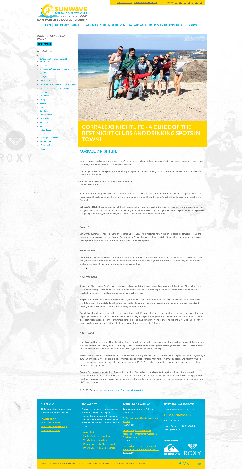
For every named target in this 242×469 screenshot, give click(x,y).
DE (176, 3)
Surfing (42, 126)
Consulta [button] (175, 25)
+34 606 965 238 (124, 3)
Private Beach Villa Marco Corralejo (100, 443)
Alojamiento (89, 432)
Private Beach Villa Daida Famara (99, 447)
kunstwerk (128, 463)
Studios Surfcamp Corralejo (96, 436)
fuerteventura (110, 390)
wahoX (143, 463)
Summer (43, 103)
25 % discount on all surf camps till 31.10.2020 (53, 60)
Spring (42, 99)
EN (180, 3)
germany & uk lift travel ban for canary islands (58, 84)
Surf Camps (44, 111)
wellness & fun (136, 390)
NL (196, 3)
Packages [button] (91, 25)
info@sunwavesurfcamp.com (145, 3)
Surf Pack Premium (51, 430)
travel (42, 134)
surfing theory (45, 130)
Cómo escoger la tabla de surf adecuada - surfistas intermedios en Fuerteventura (140, 433)
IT (192, 3)
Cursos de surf (49, 418)
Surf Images (44, 44)
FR (189, 3)
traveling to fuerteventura (50, 137)
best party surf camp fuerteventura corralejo (57, 69)
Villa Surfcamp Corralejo (95, 440)
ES (185, 3)
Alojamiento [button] (143, 25)
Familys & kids (45, 77)
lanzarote (43, 92)
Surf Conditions (46, 115)
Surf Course (44, 118)
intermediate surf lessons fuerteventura (56, 88)
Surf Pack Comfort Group (54, 426)
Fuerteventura (45, 80)
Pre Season (44, 96)
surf (41, 107)
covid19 (43, 73)
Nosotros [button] (191, 25)
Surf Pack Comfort (51, 422)
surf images (123, 390)
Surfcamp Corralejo (68, 25)
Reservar (160, 25)
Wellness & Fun (46, 145)
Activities (43, 65)
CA (201, 3)
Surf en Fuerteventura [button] (116, 25)
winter (42, 149)
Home (48, 25)
